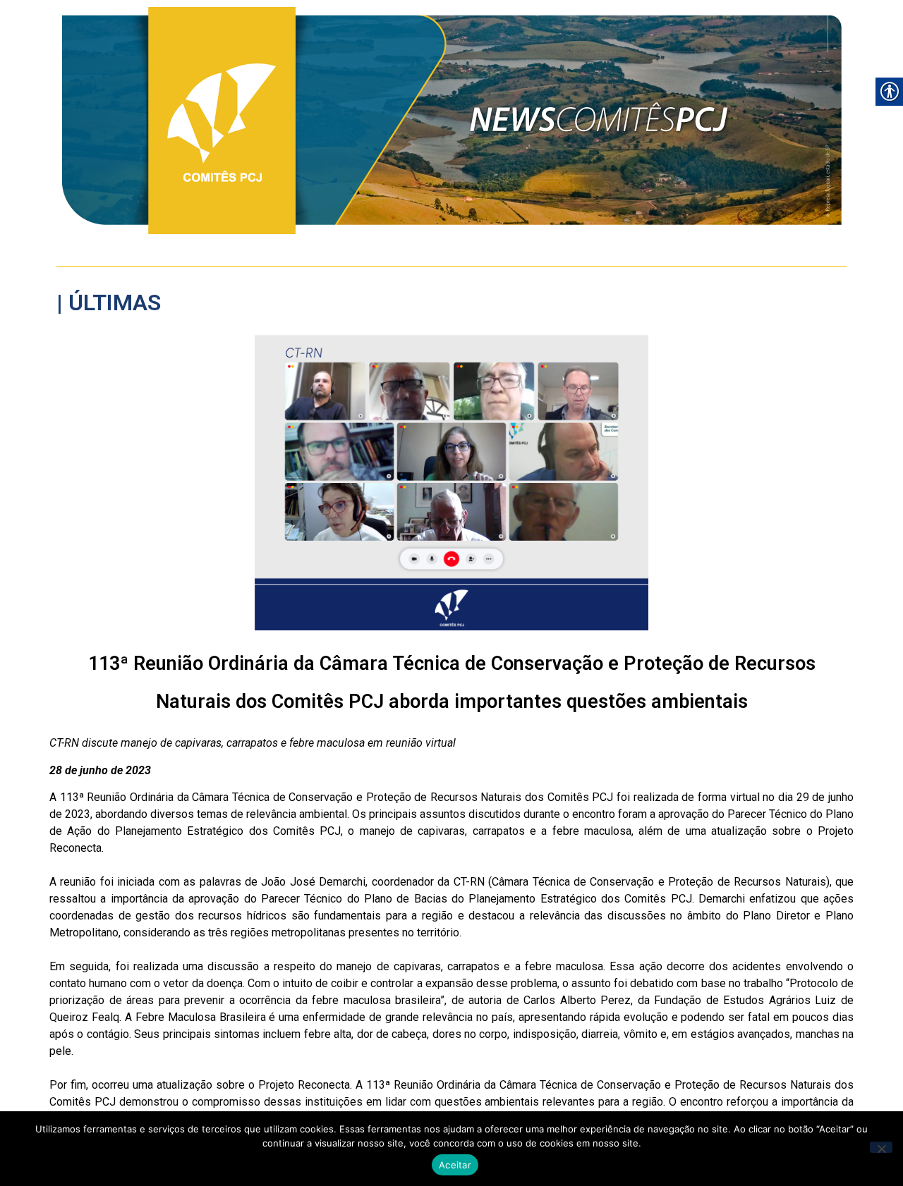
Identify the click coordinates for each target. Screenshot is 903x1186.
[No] (881, 1147)
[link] (452, 120)
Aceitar (455, 1164)
